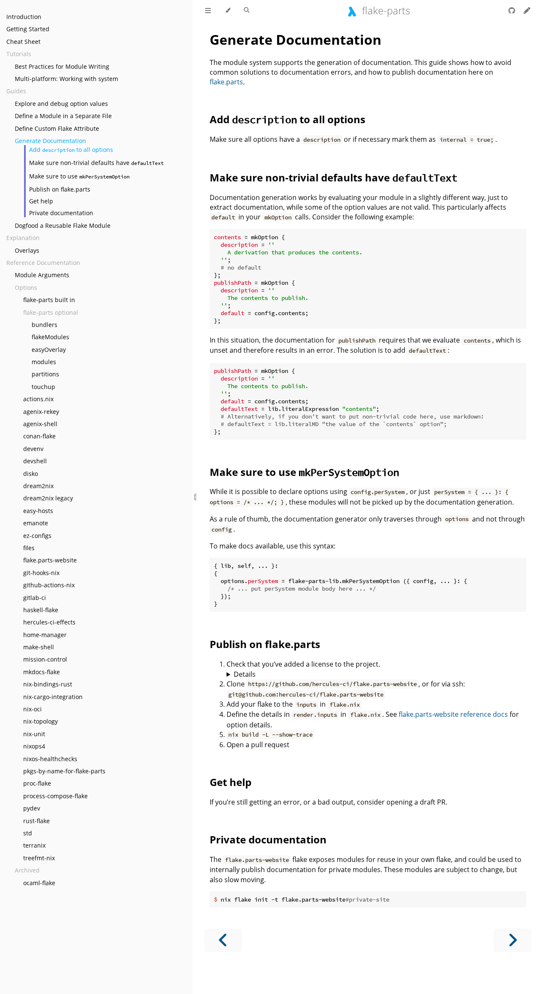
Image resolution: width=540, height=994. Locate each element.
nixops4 (34, 746)
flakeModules (50, 337)
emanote (35, 523)
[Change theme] (227, 10)
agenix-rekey (41, 412)
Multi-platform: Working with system (66, 79)
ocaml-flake (39, 883)
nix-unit (34, 734)
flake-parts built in (49, 300)
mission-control (45, 659)
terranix (34, 845)
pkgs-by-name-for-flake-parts (64, 771)
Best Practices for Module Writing (62, 66)
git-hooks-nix (41, 573)
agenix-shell (40, 424)
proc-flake (37, 783)
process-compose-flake (55, 796)
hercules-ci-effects (49, 622)
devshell (35, 461)
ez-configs (37, 536)
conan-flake (39, 436)
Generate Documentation (50, 141)
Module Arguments (42, 275)
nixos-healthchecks (50, 759)
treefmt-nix (39, 858)
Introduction (23, 17)
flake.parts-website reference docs (453, 714)
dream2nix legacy (48, 498)
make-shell (38, 647)
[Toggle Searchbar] (246, 10)
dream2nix (38, 486)
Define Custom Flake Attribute (57, 128)
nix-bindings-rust (47, 684)
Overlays (27, 250)
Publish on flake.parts (59, 189)
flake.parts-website (50, 560)
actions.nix (38, 399)
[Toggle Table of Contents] (208, 10)
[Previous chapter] (223, 940)
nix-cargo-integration (53, 697)
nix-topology (40, 721)
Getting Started (27, 29)
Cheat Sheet (23, 42)
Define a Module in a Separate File (63, 116)
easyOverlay (49, 350)
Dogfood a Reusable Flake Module (63, 225)
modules (44, 362)
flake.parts (226, 81)
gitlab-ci (34, 598)
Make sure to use (79, 176)
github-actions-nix (49, 585)
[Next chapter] (513, 940)
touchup (43, 387)
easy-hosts (38, 511)
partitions (45, 374)
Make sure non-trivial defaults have (96, 163)
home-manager (45, 635)
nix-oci (32, 709)
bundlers (44, 325)
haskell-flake (40, 610)
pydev (31, 808)
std (27, 833)
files (29, 548)
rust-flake (36, 821)
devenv (33, 449)
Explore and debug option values (61, 104)
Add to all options (71, 150)
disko (30, 474)
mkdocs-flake (41, 672)
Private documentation (61, 213)
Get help (41, 201)
